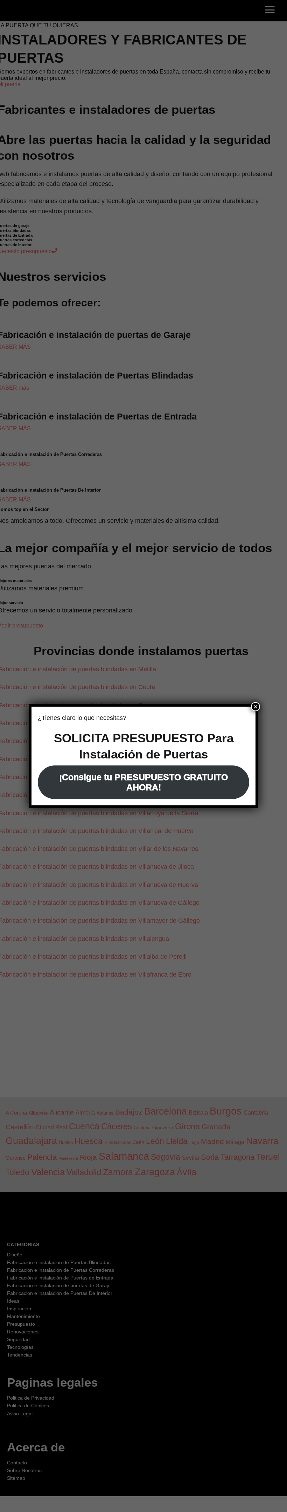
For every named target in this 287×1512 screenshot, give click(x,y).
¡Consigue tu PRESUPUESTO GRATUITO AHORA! (143, 782)
